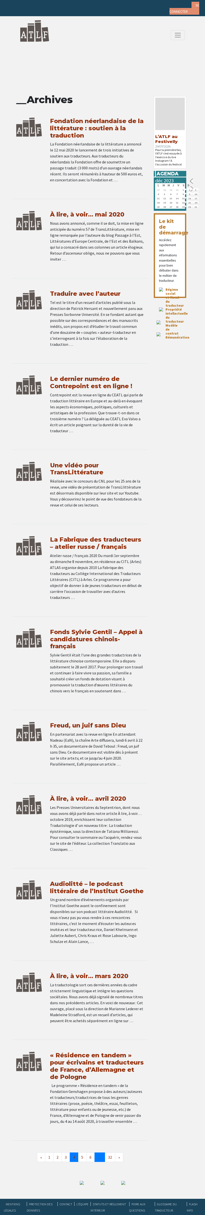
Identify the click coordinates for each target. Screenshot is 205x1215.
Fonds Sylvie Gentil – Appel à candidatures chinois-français (96, 639)
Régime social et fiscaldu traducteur (175, 297)
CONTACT (66, 1204)
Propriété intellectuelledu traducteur (177, 315)
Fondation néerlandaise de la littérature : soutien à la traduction (97, 128)
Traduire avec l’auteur (85, 293)
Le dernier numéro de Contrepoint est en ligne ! (91, 382)
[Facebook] (13, 4)
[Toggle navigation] (178, 35)
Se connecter (184, 8)
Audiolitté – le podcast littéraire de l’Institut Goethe (97, 887)
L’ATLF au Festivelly (166, 139)
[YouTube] (52, 4)
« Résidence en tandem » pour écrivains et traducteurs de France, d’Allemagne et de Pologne (97, 1066)
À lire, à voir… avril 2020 (88, 798)
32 (110, 1157)
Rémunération (177, 337)
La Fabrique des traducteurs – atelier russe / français (95, 543)
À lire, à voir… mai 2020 (87, 214)
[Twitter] (23, 4)
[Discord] (62, 4)
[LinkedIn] (32, 4)
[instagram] (42, 4)
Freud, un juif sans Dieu (88, 725)
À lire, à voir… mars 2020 (89, 976)
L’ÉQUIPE (82, 1204)
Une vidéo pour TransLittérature (76, 469)
